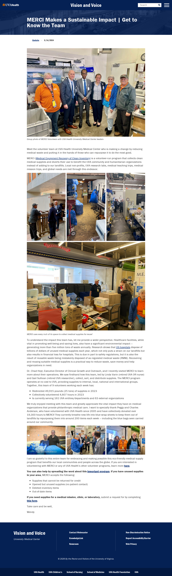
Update (35, 40)
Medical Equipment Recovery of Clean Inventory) (63, 158)
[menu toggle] (166, 5)
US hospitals (123, 347)
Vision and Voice (86, 5)
